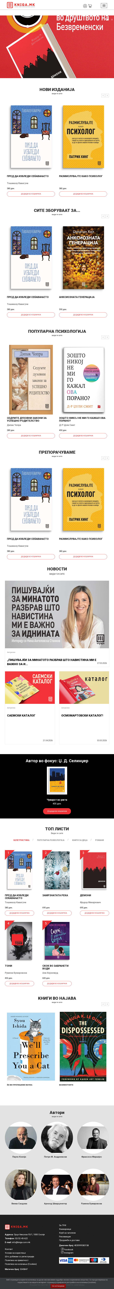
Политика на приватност (17, 1260)
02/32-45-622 (21, 1238)
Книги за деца (79, 840)
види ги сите (57, 93)
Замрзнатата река (55, 895)
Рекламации (65, 1236)
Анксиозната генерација (77, 297)
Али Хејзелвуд (50, 973)
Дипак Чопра (14, 425)
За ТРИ (62, 1225)
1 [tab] (107, 19)
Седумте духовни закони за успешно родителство (27, 419)
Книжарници (65, 1229)
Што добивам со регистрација (19, 1256)
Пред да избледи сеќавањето (28, 176)
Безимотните (66, 1085)
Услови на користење (15, 1253)
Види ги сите (57, 833)
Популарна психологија (50, 840)
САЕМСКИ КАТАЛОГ (21, 715)
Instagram (68, 1253)
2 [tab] (112, 19)
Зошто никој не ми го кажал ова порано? (82, 419)
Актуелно (11, 652)
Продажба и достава (69, 1240)
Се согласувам (58, 1286)
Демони (85, 895)
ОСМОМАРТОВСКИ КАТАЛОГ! (82, 715)
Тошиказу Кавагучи (17, 183)
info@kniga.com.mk (21, 1242)
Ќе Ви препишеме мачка (19, 1085)
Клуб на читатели (67, 1233)
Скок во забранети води (55, 967)
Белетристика (21, 840)
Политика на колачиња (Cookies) (21, 1264)
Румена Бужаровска (16, 973)
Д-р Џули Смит (67, 425)
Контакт (9, 1249)
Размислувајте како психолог (81, 176)
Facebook (68, 1249)
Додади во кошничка (31, 194)
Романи (99, 840)
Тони (8, 965)
